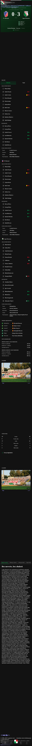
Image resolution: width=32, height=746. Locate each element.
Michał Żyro (7, 294)
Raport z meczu (5, 562)
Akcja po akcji (21, 562)
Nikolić (21, 23)
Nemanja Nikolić (8, 276)
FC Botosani (6, 161)
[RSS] (9, 735)
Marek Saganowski (9, 297)
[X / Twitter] (2, 735)
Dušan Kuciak (8, 244)
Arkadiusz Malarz (9, 282)
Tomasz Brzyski (8, 257)
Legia (23, 82)
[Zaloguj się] (1, 10)
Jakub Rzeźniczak (9, 250)
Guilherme (22, 21)
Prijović (21, 24)
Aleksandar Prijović (9, 301)
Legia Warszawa (7, 239)
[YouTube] (4, 735)
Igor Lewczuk (8, 288)
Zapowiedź (28, 562)
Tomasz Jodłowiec (9, 263)
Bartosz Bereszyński (9, 285)
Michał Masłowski (9, 291)
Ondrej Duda (7, 269)
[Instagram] (5, 735)
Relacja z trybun (13, 562)
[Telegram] (6, 735)
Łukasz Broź (7, 247)
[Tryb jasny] (1, 8)
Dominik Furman (8, 266)
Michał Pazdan (8, 254)
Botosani (8, 82)
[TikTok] (8, 735)
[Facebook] (1, 735)
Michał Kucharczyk (9, 273)
